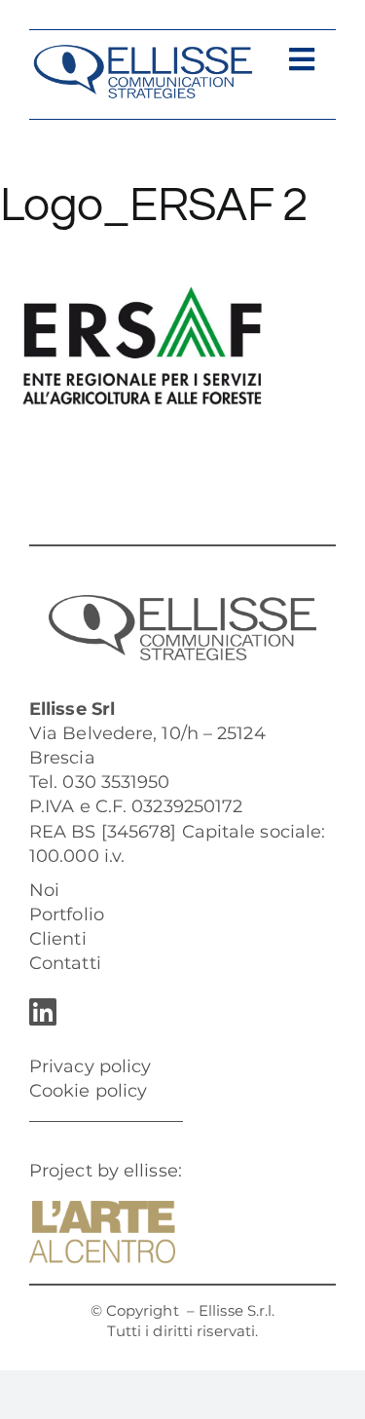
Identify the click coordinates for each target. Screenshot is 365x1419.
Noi (44, 890)
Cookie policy (88, 1091)
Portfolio (66, 914)
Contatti (65, 963)
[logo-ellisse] (142, 52)
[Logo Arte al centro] (102, 1209)
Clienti (58, 939)
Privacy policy (90, 1066)
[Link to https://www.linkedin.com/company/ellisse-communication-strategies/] (177, 1011)
